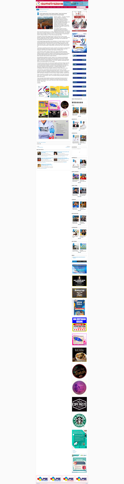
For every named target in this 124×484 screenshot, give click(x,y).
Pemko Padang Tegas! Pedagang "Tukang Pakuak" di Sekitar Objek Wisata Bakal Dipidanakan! (75, 167)
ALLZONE (84, 261)
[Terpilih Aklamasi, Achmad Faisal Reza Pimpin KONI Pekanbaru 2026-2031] (75, 190)
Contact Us (74, 452)
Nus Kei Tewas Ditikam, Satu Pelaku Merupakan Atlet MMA (83, 195)
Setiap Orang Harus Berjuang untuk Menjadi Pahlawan (83, 128)
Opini (73, 105)
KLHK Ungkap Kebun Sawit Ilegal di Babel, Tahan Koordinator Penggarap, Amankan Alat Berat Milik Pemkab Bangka (53, 14)
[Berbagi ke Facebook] (40, 143)
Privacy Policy (74, 451)
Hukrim (42, 142)
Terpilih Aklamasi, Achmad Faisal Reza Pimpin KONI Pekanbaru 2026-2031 (75, 195)
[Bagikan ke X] (39, 143)
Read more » (44, 162)
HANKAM (74, 199)
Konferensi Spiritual (82, 180)
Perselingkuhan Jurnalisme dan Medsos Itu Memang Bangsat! (83, 237)
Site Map (74, 450)
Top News (74, 261)
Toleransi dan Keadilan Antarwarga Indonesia (74, 237)
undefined (47, 153)
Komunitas (74, 133)
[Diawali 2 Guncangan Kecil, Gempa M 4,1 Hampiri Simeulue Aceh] (75, 246)
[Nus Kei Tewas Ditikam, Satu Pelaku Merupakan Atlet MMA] (83, 190)
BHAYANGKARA (75, 213)
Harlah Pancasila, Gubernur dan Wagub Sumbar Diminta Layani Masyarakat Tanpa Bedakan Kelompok (75, 128)
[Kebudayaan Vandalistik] (75, 176)
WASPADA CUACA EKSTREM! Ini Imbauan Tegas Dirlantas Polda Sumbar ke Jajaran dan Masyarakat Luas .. (75, 223)
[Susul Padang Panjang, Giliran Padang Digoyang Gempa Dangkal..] (83, 246)
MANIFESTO (74, 119)
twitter (83, 0)
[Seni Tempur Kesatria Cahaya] (75, 110)
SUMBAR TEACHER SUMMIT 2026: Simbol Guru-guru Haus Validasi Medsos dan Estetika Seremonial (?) (83, 114)
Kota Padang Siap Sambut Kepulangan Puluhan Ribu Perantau (83, 167)
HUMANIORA (74, 227)
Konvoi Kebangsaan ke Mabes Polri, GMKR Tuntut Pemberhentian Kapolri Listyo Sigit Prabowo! (75, 142)
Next (72, 112)
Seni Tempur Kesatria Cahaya (74, 114)
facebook (84, 0)
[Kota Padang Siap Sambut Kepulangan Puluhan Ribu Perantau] (83, 162)
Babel (39, 142)
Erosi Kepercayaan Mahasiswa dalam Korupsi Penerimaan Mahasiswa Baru (51, 9)
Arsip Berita (79, 261)
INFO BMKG (74, 241)
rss (87, 0)
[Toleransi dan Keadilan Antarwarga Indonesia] (75, 232)
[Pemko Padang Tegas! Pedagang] (75, 162)
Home (37, 7)
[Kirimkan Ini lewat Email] (37, 143)
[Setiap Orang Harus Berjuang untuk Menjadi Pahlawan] (83, 124)
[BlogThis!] (38, 143)
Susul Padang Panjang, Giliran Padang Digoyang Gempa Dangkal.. (82, 251)
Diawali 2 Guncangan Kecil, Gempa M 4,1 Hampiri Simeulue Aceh (75, 251)
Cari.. (86, 7)
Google (87, 483)
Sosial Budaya (75, 171)
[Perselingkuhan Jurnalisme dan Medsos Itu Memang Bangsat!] (83, 232)
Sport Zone (74, 185)
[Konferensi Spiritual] (82, 176)
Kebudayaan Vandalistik (74, 181)
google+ (85, 0)
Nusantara (44, 142)
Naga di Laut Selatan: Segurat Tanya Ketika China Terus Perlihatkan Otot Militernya (83, 209)
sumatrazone (38, 483)
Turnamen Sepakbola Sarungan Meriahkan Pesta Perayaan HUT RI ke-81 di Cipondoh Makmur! (83, 142)
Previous (86, 112)
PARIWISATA (74, 157)
